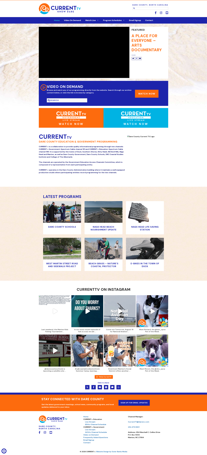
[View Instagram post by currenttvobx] (69, 324)
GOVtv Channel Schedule (96, 432)
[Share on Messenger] (106, 387)
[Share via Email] (100, 387)
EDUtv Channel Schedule (95, 424)
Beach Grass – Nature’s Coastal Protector (103, 265)
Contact (149, 20)
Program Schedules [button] (112, 20)
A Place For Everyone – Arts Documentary (147, 42)
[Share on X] (87, 387)
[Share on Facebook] (93, 387)
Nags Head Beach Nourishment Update (103, 228)
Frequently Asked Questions (95, 437)
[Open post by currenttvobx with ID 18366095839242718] (152, 351)
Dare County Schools (62, 226)
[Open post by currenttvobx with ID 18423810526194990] (87, 351)
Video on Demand (91, 435)
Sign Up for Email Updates (134, 403)
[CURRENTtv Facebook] (154, 13)
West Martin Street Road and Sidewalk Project (62, 265)
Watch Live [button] (90, 20)
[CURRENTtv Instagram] (159, 13)
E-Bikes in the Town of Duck (145, 265)
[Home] (53, 422)
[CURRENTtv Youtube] (165, 13)
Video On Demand (72, 20)
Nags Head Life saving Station (145, 228)
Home (57, 20)
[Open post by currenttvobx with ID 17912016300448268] (55, 351)
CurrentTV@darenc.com (138, 422)
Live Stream (90, 422)
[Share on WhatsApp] (118, 387)
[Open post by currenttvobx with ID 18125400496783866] (120, 311)
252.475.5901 (134, 427)
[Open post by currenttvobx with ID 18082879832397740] (87, 311)
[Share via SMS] (112, 387)
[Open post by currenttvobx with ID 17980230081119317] (55, 311)
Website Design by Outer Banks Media (111, 452)
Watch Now (146, 93)
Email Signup (135, 20)
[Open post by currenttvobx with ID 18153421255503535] (152, 311)
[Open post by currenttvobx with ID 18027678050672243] (120, 351)
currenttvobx (54, 297)
